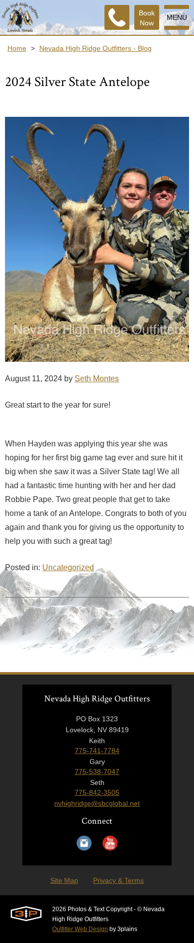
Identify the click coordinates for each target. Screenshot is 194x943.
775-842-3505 (97, 792)
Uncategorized (68, 567)
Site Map (64, 880)
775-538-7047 (97, 771)
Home (16, 48)
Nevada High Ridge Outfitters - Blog (95, 48)
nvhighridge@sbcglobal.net (97, 803)
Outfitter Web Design (80, 929)
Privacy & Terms (118, 880)
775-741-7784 (97, 751)
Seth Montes (97, 378)
